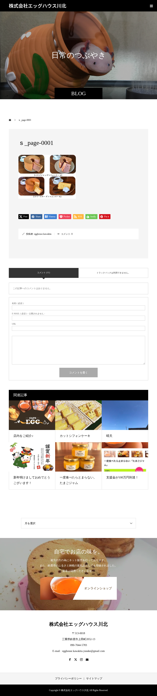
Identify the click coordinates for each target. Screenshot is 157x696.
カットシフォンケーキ (75, 435)
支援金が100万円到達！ (122, 477)
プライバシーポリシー (68, 678)
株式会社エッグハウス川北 (37, 5)
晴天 (109, 435)
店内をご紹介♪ (23, 435)
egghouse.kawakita (42, 234)
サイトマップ (94, 678)
